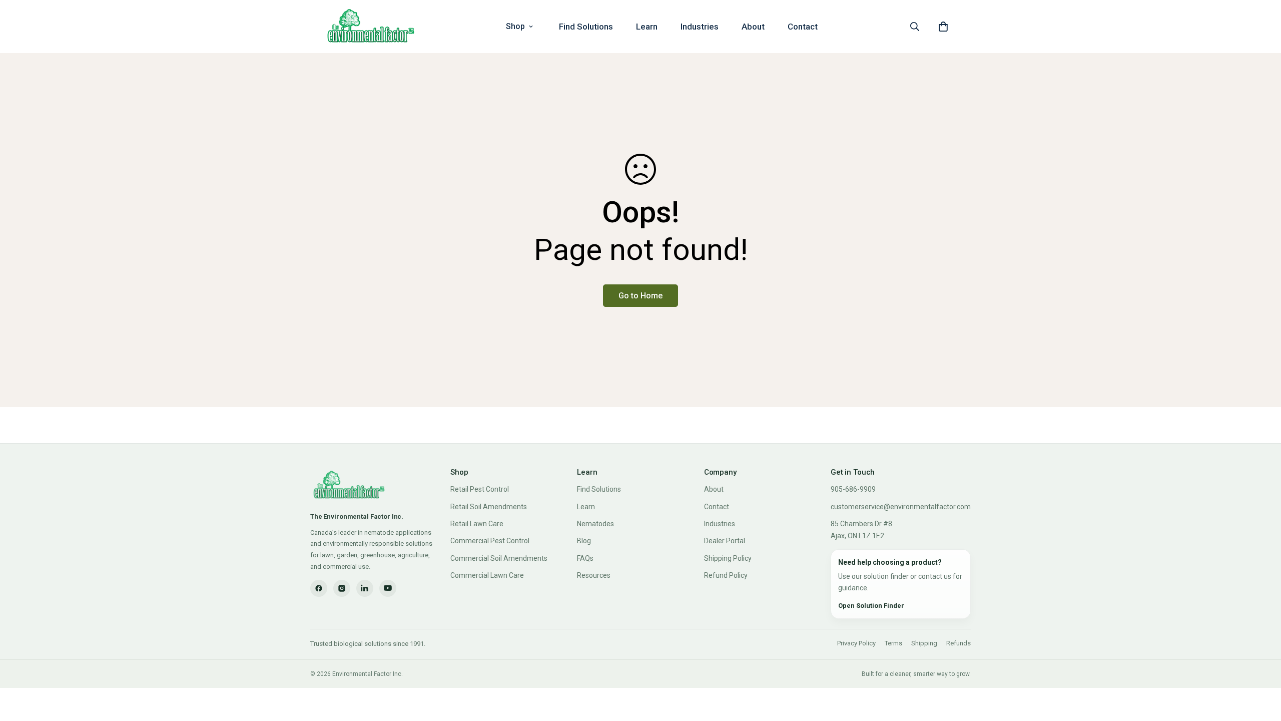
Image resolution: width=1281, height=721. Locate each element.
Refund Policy (726, 575)
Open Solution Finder (871, 605)
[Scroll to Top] (1261, 666)
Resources (593, 575)
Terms (893, 643)
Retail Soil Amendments (488, 507)
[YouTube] (387, 588)
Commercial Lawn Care (487, 575)
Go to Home (640, 295)
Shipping (924, 643)
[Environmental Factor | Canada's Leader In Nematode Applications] (370, 26)
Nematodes (595, 524)
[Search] (915, 27)
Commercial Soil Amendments (498, 558)
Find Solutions (586, 27)
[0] (943, 26)
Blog (584, 541)
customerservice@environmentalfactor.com (901, 507)
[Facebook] (318, 588)
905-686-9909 (853, 489)
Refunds (958, 643)
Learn (647, 27)
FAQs (585, 558)
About (753, 27)
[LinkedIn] (364, 588)
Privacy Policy (856, 643)
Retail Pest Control (479, 489)
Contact (803, 27)
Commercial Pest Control (489, 541)
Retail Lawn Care (476, 524)
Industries (700, 27)
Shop (515, 26)
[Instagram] (341, 588)
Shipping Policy (728, 558)
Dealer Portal (724, 541)
